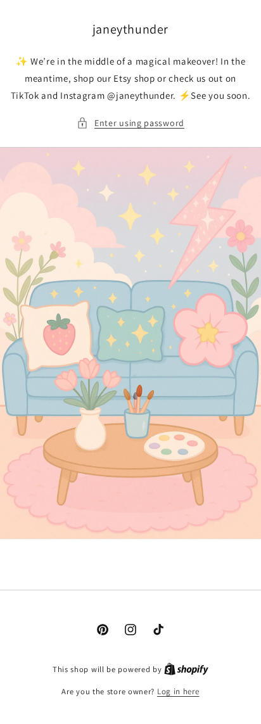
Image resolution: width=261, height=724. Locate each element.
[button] (130, 123)
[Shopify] (186, 669)
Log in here (178, 691)
